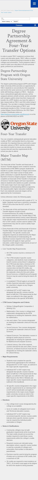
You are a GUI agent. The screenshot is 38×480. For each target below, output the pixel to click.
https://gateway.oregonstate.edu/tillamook (15, 114)
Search (16, 21)
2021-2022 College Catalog (7, 10)
